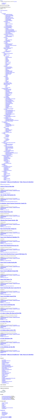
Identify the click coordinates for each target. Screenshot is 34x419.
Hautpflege (7, 128)
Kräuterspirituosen (8, 68)
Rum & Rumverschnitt (9, 71)
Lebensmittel (4, 13)
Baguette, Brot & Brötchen (9, 148)
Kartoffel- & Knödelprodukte (10, 35)
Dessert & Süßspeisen (9, 44)
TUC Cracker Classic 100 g (6, 397)
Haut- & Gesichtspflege (9, 92)
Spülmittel (7, 107)
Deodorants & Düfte (8, 94)
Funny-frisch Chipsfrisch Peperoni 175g (9, 245)
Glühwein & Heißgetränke (7, 163)
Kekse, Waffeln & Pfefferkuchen (10, 31)
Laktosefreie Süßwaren (7, 157)
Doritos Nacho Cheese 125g (6, 211)
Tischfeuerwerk (6, 169)
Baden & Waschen (8, 130)
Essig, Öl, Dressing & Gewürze (8, 47)
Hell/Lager (7, 59)
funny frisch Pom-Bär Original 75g (8, 228)
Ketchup (7, 49)
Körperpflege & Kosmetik (7, 89)
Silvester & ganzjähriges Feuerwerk (7, 166)
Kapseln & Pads (8, 87)
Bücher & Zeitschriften (7, 175)
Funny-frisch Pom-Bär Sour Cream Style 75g (10, 287)
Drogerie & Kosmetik (7, 173)
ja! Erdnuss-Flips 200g (5, 321)
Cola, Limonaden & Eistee (7, 82)
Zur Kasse (15, 1)
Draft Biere (7, 64)
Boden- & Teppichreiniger (9, 100)
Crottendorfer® (8, 161)
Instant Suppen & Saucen (9, 43)
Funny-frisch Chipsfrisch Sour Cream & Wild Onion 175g (13, 254)
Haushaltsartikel (6, 117)
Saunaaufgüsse (8, 91)
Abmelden (3, 415)
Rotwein (7, 77)
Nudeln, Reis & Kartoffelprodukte (8, 34)
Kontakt (3, 405)
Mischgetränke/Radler (9, 57)
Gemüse (7, 38)
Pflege (5, 127)
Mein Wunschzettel (4, 412)
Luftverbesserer (8, 104)
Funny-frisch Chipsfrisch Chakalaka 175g (9, 237)
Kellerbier (7, 61)
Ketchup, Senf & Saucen (7, 48)
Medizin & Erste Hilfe (7, 115)
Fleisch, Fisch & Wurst (9, 39)
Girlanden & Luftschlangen (8, 170)
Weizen (7, 65)
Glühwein (7, 79)
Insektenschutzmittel (8, 118)
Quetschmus (7, 126)
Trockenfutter (7, 135)
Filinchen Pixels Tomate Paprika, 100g (9, 220)
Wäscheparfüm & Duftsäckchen (10, 113)
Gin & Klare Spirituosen (9, 67)
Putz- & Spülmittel (6, 97)
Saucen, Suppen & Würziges (10, 150)
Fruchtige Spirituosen (9, 66)
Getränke (3, 52)
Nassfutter (7, 134)
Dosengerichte (8, 40)
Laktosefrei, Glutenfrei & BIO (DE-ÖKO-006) (8, 142)
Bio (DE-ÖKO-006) (7, 151)
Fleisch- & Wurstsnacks (9, 33)
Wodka (7, 75)
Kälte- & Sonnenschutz (9, 129)
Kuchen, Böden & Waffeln (9, 15)
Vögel (5, 141)
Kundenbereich (2, 410)
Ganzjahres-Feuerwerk (7, 167)
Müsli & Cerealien (8, 149)
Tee (6, 86)
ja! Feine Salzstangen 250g (6, 338)
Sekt (6, 80)
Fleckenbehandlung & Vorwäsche (10, 110)
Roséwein (7, 78)
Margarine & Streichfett (9, 20)
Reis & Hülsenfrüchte (9, 36)
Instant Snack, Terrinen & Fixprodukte (11, 45)
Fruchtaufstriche (8, 22)
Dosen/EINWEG (8, 63)
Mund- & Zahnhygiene (9, 93)
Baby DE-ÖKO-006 (8, 153)
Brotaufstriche (6, 21)
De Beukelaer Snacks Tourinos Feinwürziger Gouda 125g (13, 203)
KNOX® (7, 162)
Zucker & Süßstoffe (8, 19)
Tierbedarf (3, 377)
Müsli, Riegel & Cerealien (9, 17)
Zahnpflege (7, 131)
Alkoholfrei (7, 56)
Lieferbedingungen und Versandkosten (7, 407)
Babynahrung (6, 122)
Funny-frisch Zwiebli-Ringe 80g (7, 304)
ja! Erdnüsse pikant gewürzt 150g (8, 330)
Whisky (7, 74)
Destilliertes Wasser (8, 114)
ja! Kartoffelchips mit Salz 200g (7, 346)
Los (9, 5)
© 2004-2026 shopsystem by (5, 416)
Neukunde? (3, 3)
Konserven (5, 37)
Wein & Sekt (5, 76)
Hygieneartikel (8, 95)
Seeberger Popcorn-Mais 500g (7, 186)
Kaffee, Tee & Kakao (7, 84)
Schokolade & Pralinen (9, 27)
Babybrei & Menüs (8, 124)
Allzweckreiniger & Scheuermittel (10, 98)
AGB (3, 403)
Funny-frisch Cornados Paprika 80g (8, 262)
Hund (4, 137)
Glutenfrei (5, 145)
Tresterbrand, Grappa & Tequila (10, 72)
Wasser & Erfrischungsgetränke (8, 53)
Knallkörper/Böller (6, 168)
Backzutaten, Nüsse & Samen (10, 18)
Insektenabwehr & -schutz (9, 103)
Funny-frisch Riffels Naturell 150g (8, 296)
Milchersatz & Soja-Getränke (8, 83)
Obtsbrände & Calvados (9, 70)
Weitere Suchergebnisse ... (4, 10)
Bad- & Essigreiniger (9, 99)
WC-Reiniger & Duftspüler (9, 108)
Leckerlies (7, 140)
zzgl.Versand (15, 198)
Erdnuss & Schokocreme (9, 23)
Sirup (6, 24)
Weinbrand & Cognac (9, 73)
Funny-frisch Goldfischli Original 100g (9, 270)
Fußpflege (7, 96)
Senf (6, 50)
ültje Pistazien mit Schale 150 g (6, 398)
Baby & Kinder (4, 121)
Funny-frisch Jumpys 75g (6, 279)
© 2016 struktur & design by (6, 417)
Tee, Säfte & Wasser (8, 125)
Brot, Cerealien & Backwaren (8, 14)
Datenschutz (4, 404)
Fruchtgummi (6, 159)
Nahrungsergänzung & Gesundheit (10, 116)
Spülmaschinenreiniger (9, 106)
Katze (5, 133)
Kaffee (7, 85)
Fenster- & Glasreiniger (9, 102)
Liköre (7, 69)
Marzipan (7, 28)
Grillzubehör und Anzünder (9, 119)
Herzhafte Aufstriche (8, 25)
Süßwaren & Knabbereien (9, 144)
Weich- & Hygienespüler (9, 111)
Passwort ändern (4, 414)
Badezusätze (7, 90)
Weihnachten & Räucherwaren (6, 155)
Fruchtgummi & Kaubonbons (10, 29)
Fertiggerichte (4, 371)
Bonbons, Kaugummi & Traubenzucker (7, 366)
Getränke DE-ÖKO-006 (9, 154)
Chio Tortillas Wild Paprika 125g (7, 194)
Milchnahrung (8, 123)
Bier (4, 55)
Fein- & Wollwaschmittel (9, 112)
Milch (6, 42)
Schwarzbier (7, 60)
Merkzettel (1, 192)
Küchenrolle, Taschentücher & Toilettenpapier (12, 120)
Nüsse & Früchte (8, 32)
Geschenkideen (4, 171)
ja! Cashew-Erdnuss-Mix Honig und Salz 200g (10, 313)
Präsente (5, 174)
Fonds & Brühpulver (7, 51)
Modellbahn (3, 164)
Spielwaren (3, 379)
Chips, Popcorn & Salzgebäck (10, 30)
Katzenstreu (7, 136)
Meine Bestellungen (5, 413)
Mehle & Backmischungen (9, 147)
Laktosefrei (5, 143)
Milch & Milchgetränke (7, 41)
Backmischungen (8, 16)
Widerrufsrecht (4, 408)
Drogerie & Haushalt (5, 88)
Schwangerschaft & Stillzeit (8, 132)
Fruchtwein (7, 81)
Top (0, 418)
